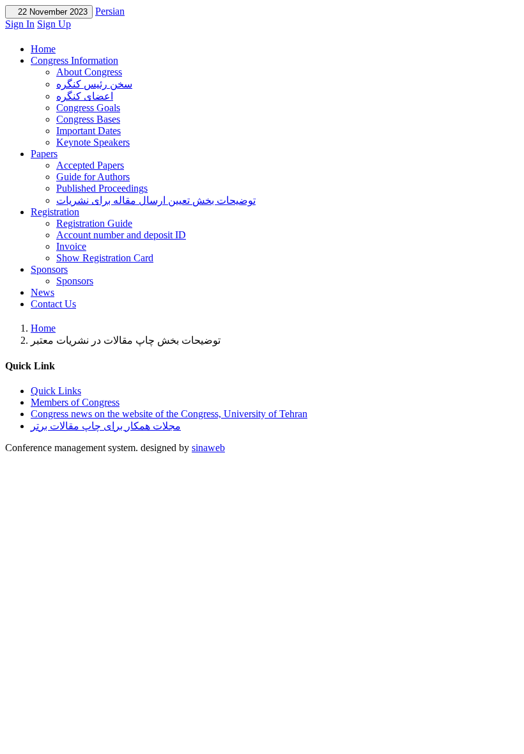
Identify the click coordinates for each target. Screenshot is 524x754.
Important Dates (88, 130)
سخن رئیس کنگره (94, 84)
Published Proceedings (102, 188)
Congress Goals (88, 107)
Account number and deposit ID (121, 234)
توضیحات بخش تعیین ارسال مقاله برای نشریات (156, 200)
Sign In (20, 24)
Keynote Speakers (93, 142)
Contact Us (53, 303)
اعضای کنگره (84, 96)
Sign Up (54, 24)
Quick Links (56, 390)
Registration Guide (94, 223)
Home (43, 48)
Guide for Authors (93, 176)
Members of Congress (75, 402)
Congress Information (74, 60)
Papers (44, 153)
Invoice (71, 246)
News (42, 292)
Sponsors (49, 269)
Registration (55, 211)
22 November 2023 (49, 12)
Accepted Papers (90, 165)
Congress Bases (88, 119)
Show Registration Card (104, 257)
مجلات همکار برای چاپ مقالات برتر (106, 425)
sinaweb (208, 447)
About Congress (89, 71)
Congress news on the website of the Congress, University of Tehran (169, 413)
